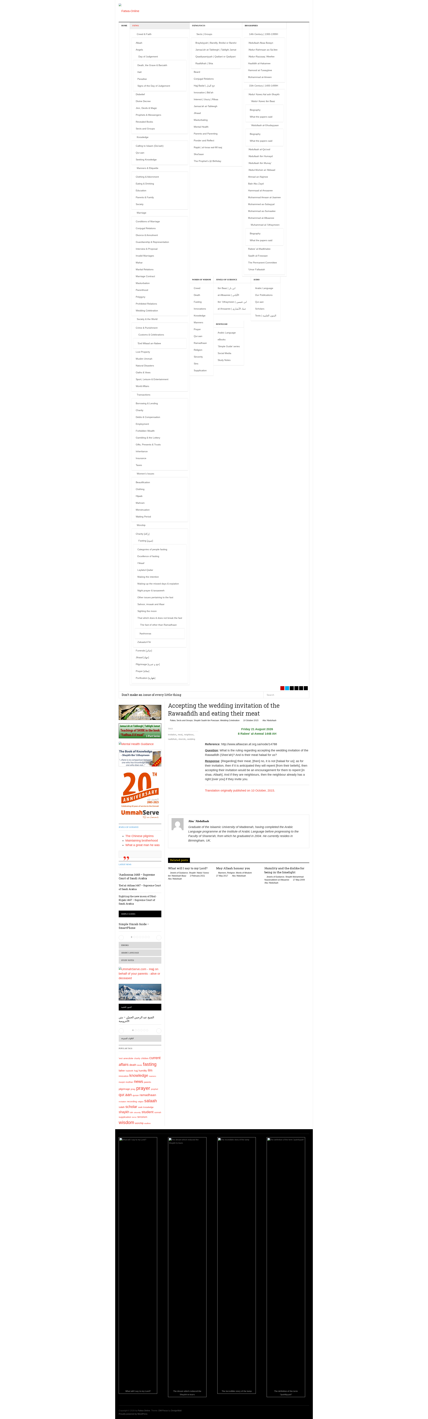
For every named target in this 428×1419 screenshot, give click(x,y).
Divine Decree (143, 101)
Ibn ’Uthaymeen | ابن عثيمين (232, 302)
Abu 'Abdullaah (269, 720)
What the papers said (261, 116)
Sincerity (198, 356)
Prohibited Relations (146, 303)
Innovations (200, 308)
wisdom (126, 1122)
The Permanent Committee (262, 262)
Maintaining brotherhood (141, 840)
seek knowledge (145, 1107)
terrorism (142, 1116)
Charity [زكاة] (142, 533)
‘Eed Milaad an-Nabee (149, 343)
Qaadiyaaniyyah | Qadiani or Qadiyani (215, 56)
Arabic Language (264, 288)
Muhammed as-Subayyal (261, 204)
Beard (197, 72)
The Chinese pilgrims (139, 836)
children (144, 1058)
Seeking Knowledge (146, 159)
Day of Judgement (148, 56)
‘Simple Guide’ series (229, 346)
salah (122, 1107)
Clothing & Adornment (147, 176)
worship (139, 1123)
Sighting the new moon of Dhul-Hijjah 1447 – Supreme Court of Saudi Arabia (138, 900)
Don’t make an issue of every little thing (151, 695)
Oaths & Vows (143, 372)
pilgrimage (124, 1089)
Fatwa (135, 26)
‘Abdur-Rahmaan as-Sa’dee (263, 49)
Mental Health (201, 126)
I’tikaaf (140, 563)
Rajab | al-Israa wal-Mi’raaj (208, 147)
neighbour (188, 734)
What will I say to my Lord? (187, 868)
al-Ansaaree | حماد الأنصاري (232, 308)
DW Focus (163, 1410)
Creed (197, 288)
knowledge (138, 1075)
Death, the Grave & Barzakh (152, 65)
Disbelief (140, 94)
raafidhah (172, 739)
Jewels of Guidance (226, 280)
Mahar (139, 262)
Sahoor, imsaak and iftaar (151, 604)
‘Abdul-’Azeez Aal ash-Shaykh (264, 94)
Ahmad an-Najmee (258, 176)
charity (137, 1058)
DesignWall (176, 1410)
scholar (131, 1107)
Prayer (197, 329)
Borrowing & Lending (147, 403)
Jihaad (197, 113)
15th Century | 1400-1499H (263, 85)
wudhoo (147, 1123)
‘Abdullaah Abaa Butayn (260, 42)
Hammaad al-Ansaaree (260, 190)
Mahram (140, 503)
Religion (198, 350)
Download (221, 324)
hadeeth (129, 1071)
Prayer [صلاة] (142, 671)
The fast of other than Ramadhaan (158, 624)
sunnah (157, 1112)
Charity (139, 410)
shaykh (124, 1112)
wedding (191, 739)
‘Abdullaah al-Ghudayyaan (265, 125)
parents (147, 1082)
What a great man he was (142, 845)
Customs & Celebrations (151, 334)
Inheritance (142, 451)
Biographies (251, 26)
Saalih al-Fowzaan (258, 255)
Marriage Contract (145, 276)
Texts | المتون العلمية (265, 315)
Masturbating (201, 120)
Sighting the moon (147, 611)
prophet (154, 1089)
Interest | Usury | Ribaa (206, 99)
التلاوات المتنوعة (127, 1038)
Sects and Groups (145, 128)
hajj (136, 1070)
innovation (124, 1076)
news (138, 1081)
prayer (143, 1088)
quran (136, 1095)
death (132, 1064)
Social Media (224, 353)
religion (140, 1102)
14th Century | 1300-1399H (263, 34)
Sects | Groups (204, 34)
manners (152, 1076)
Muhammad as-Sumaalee (262, 211)
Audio (256, 280)
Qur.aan (140, 152)
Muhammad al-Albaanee (261, 218)
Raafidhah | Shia (204, 63)
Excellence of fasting (148, 556)
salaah (150, 1100)
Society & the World (147, 319)
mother (129, 1082)
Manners (198, 322)
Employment (142, 424)
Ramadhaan (200, 343)
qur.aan (125, 1095)
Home (124, 26)
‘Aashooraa (145, 633)
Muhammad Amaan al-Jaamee (264, 197)
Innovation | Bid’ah (203, 92)
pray (133, 1089)
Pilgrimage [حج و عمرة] (148, 664)
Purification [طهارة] (145, 678)
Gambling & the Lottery (148, 437)
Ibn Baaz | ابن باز (226, 288)
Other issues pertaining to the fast (155, 597)
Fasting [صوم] (145, 540)
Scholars (259, 308)
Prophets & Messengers (148, 115)
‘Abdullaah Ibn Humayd (260, 156)
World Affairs (142, 386)
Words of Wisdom (201, 280)
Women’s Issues (145, 473)
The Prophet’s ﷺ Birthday (207, 161)
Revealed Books (144, 121)
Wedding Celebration (147, 310)
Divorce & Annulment (147, 235)
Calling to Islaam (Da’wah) (150, 145)
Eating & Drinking (145, 183)
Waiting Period (143, 516)
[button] (121, 937)
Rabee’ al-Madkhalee (259, 249)
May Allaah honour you (233, 868)
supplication (125, 1117)
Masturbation (143, 283)
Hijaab (139, 496)
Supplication (200, 370)
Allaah (139, 42)
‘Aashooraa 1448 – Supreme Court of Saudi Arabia (137, 876)
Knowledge (142, 137)
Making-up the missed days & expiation (158, 583)
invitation (172, 734)
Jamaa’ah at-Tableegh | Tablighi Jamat (215, 49)
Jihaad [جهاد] (142, 657)
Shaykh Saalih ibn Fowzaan (206, 720)
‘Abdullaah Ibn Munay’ (260, 163)
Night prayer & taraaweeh (151, 590)
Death (197, 295)
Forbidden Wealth (145, 430)
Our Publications (264, 295)
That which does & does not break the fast (159, 618)
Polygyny (140, 297)
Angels (139, 49)
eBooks (222, 339)
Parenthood (142, 290)
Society (139, 204)
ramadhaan (148, 1095)
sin (131, 1112)
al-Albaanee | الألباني (228, 295)
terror (134, 1117)
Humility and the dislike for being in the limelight (284, 870)
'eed (121, 1058)
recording (132, 1101)
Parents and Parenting (206, 133)
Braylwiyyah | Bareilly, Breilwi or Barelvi (215, 42)
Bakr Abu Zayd (256, 183)
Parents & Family (145, 197)
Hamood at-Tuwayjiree (260, 70)
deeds (139, 1065)
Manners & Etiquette (147, 168)
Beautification (143, 482)
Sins (196, 363)
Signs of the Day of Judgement (153, 85)
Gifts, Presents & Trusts (148, 444)
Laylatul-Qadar (145, 570)
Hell (139, 72)
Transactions (143, 394)
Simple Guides (128, 914)
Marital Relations (144, 269)
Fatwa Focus (198, 26)
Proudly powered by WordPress (133, 1414)
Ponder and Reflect (204, 140)
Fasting (198, 302)
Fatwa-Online (144, 1410)
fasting (149, 1064)
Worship (141, 525)
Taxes (139, 465)
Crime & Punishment (146, 327)
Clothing (140, 489)
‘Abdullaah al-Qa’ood (259, 149)
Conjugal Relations (146, 228)
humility (143, 1070)
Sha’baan (199, 154)
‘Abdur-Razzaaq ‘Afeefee (261, 56)
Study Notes (224, 360)
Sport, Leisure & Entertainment (152, 379)
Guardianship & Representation (152, 242)
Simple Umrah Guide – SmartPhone (134, 925)
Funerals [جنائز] (144, 650)
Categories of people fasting (152, 549)
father (122, 1070)
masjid (122, 1082)
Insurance (141, 458)
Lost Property (143, 352)
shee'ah (182, 739)
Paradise (142, 79)
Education (141, 190)
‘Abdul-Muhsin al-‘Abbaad (261, 170)
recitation (122, 1102)
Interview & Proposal (146, 249)
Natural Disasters (145, 365)
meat (180, 734)
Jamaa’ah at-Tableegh (205, 106)
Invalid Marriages (145, 255)
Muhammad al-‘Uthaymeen (265, 224)
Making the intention (148, 576)
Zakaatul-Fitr (144, 642)
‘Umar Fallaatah (256, 269)
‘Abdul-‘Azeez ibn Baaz (263, 101)
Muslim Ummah (144, 358)
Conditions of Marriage (148, 221)
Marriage (141, 212)
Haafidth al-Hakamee (259, 63)
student (147, 1112)
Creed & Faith (144, 34)
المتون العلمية (126, 1007)
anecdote (128, 1058)
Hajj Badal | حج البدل (204, 85)
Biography (255, 110)
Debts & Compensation (148, 417)
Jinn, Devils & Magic (146, 108)
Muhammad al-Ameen (260, 77)
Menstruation (143, 509)
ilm (150, 1070)
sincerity (137, 1112)
